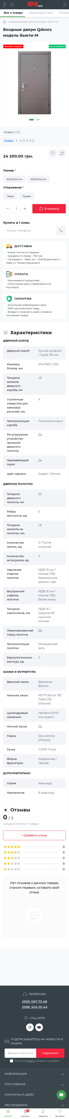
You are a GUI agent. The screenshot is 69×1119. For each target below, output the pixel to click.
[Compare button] (62, 153)
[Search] (12, 5)
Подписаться (50, 1053)
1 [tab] (31, 119)
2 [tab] (38, 119)
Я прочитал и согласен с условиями (37, 1061)
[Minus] (7, 208)
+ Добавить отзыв (34, 835)
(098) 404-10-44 (34, 1007)
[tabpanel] (34, 84)
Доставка (23, 246)
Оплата (21, 274)
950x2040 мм (38, 179)
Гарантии (23, 298)
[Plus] (25, 208)
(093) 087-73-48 (34, 1002)
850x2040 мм (14, 179)
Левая (10, 196)
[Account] (65, 5)
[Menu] (5, 5)
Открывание (13, 187)
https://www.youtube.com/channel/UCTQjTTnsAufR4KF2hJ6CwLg (39, 1027)
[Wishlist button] (53, 153)
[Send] (61, 230)
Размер (9, 170)
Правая (26, 196)
